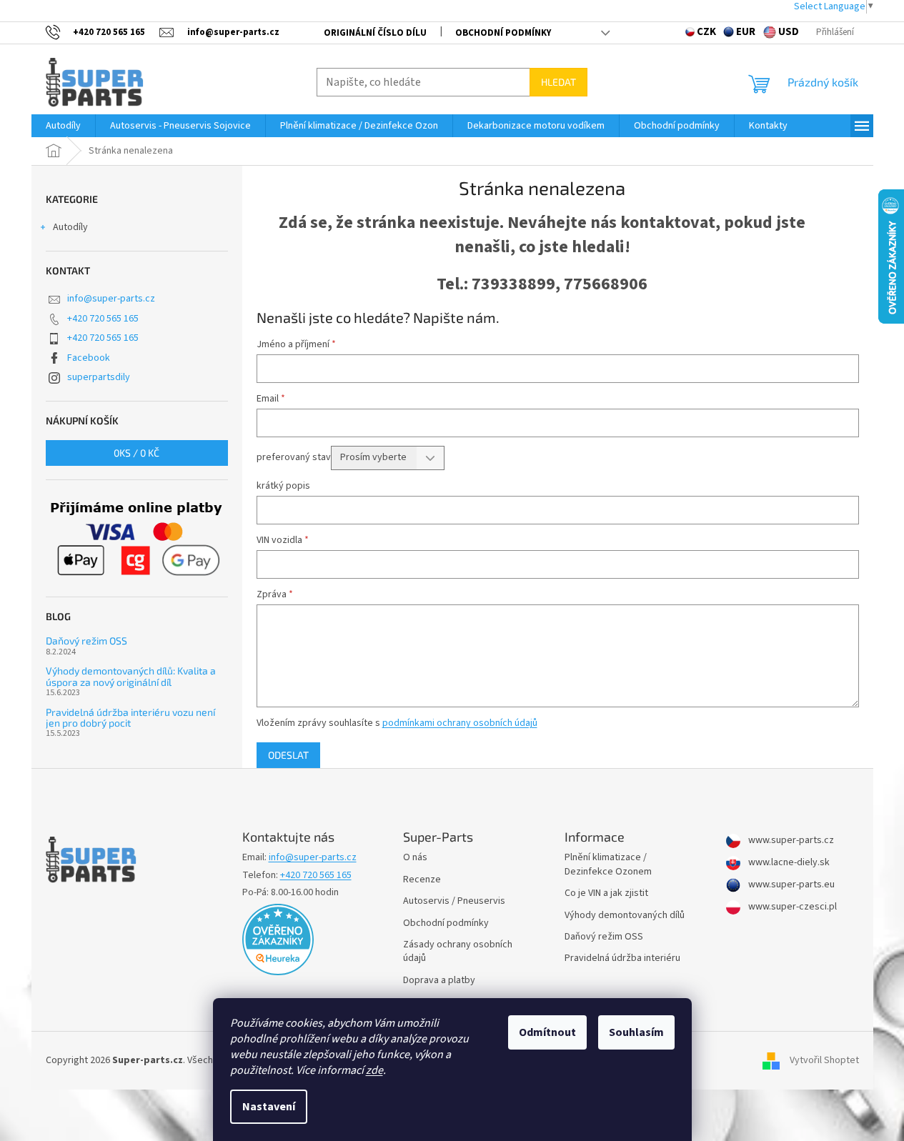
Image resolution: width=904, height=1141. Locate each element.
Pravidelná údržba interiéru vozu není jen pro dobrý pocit (130, 718)
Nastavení (268, 1107)
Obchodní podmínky (503, 32)
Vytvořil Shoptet (824, 1060)
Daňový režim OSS (86, 640)
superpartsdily (98, 377)
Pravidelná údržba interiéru (622, 958)
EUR (745, 31)
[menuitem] (63, 125)
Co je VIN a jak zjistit (606, 893)
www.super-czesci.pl (791, 907)
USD (788, 31)
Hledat (558, 82)
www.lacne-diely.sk (788, 863)
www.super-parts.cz (790, 840)
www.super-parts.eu (790, 885)
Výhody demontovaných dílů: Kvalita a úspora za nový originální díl (131, 676)
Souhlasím (636, 1032)
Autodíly (70, 227)
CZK (706, 31)
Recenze (422, 880)
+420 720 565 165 (103, 319)
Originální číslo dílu (375, 32)
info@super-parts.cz (111, 299)
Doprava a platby (439, 980)
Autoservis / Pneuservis (454, 901)
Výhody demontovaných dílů (625, 915)
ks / (136, 453)
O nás (415, 858)
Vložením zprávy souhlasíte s (397, 723)
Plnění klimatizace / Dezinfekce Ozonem (608, 864)
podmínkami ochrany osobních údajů (459, 723)
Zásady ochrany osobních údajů (457, 951)
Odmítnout (547, 1032)
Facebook (88, 358)
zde (374, 1070)
